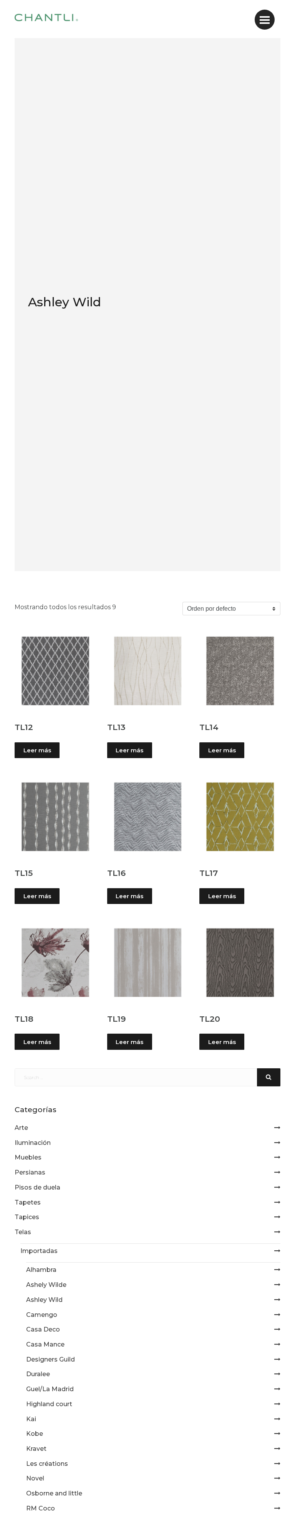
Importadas (39, 1251)
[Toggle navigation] (265, 20)
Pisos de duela (37, 1187)
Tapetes (28, 1202)
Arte (21, 1127)
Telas (23, 1232)
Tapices (27, 1217)
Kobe (34, 1433)
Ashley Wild (44, 1299)
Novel (35, 1478)
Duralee (38, 1374)
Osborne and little (54, 1493)
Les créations (47, 1463)
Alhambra (41, 1269)
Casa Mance (45, 1344)
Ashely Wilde (46, 1284)
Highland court (49, 1404)
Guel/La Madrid (50, 1389)
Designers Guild (50, 1359)
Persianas (30, 1172)
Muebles (28, 1157)
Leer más (37, 750)
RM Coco (40, 1508)
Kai (31, 1419)
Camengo (41, 1314)
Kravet (36, 1448)
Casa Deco (43, 1329)
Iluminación (33, 1142)
